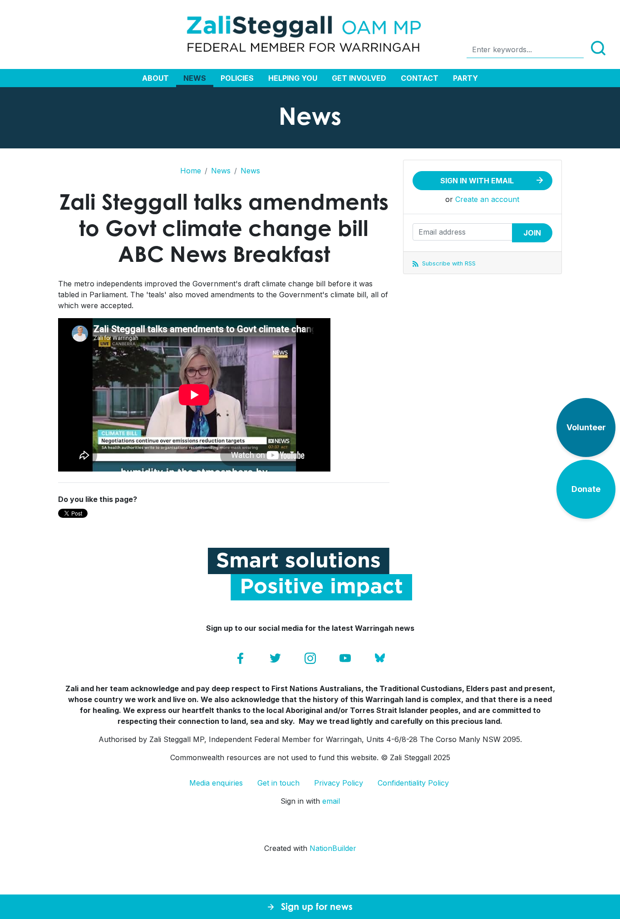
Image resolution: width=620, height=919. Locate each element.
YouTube (345, 658)
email (331, 801)
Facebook (240, 658)
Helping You (292, 78)
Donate (585, 489)
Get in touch (278, 782)
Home (190, 170)
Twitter (275, 658)
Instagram (310, 658)
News (194, 78)
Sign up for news (317, 906)
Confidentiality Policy (413, 782)
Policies (237, 78)
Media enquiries (216, 782)
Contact (419, 78)
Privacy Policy (338, 782)
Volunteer (586, 427)
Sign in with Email (477, 180)
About (155, 78)
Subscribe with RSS (448, 263)
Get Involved (359, 78)
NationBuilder (333, 848)
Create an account (487, 199)
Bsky (380, 658)
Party (465, 78)
